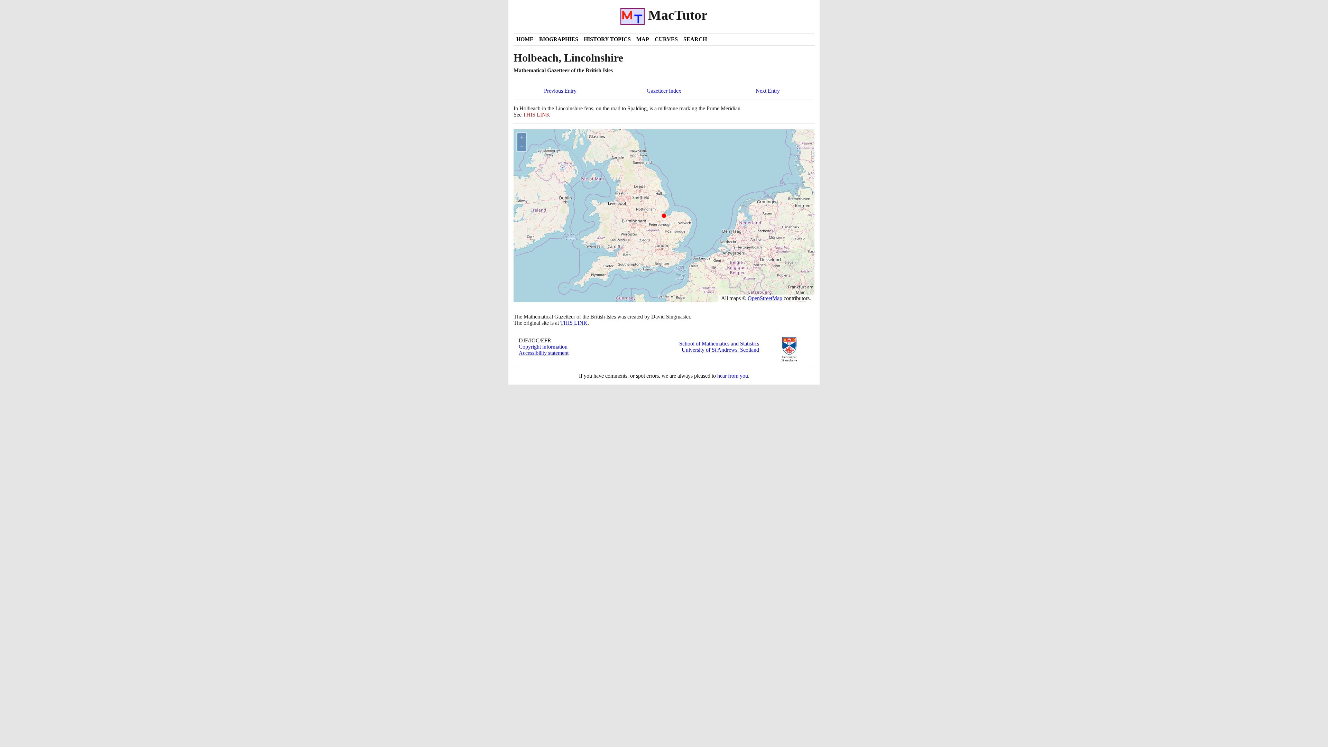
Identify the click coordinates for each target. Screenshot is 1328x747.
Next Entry (768, 91)
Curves (666, 39)
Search (695, 39)
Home (525, 39)
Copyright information (543, 347)
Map (642, 39)
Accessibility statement (544, 353)
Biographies (558, 39)
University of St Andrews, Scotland (720, 350)
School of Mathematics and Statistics (719, 344)
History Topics (607, 39)
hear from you (732, 376)
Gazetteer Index (664, 91)
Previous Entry (560, 91)
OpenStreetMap (765, 298)
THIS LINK (574, 323)
